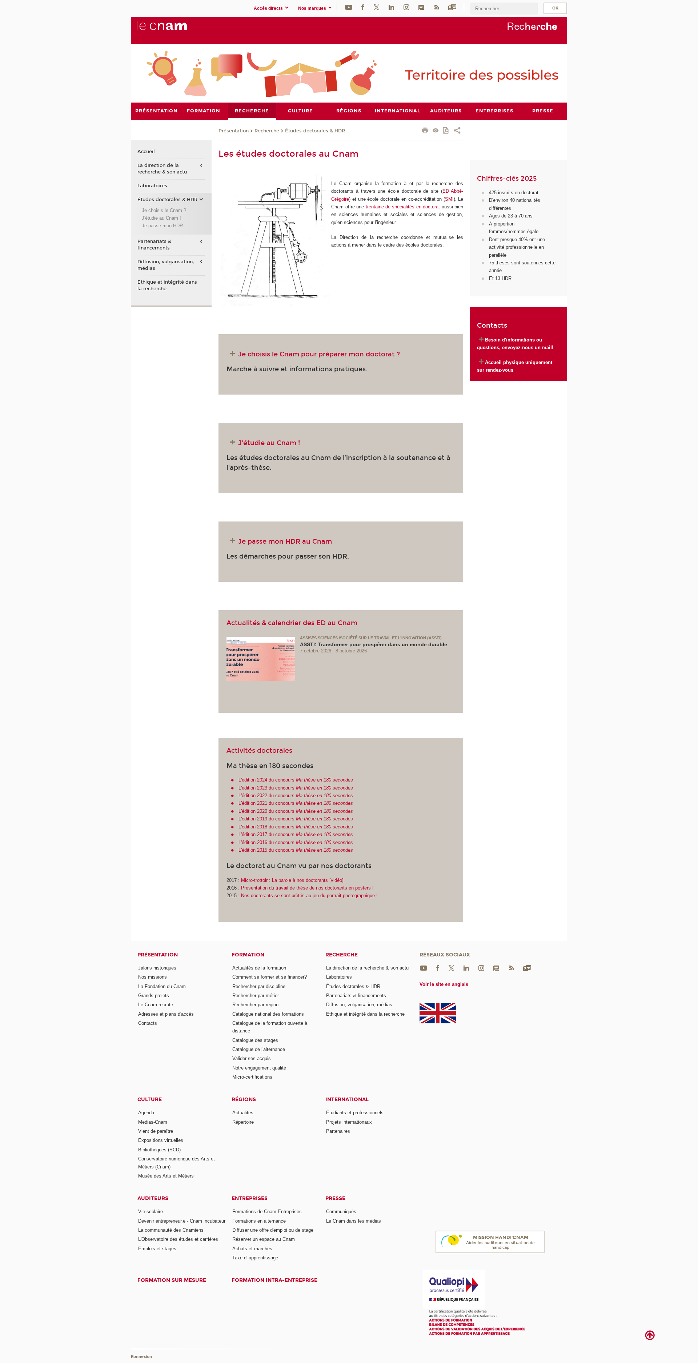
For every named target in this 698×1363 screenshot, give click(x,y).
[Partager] (457, 131)
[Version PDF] (446, 131)
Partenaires (338, 1131)
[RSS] (436, 6)
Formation (248, 955)
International (347, 1099)
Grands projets (153, 995)
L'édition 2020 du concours (295, 811)
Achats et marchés (252, 1248)
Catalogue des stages (255, 1040)
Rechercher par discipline (258, 986)
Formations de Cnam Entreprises (267, 1211)
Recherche (266, 131)
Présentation (233, 131)
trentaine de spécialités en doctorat (403, 206)
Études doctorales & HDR (315, 131)
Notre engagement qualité (259, 1068)
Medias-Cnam (152, 1122)
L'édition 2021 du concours (295, 803)
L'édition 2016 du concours (295, 842)
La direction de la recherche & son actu (162, 169)
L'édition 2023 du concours (295, 788)
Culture (149, 1099)
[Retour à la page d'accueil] (174, 29)
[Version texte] (436, 131)
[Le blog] (421, 6)
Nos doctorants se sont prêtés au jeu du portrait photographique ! (309, 895)
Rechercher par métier (255, 995)
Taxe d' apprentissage (255, 1257)
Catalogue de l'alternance (258, 1049)
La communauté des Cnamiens (171, 1230)
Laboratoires (152, 186)
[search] (504, 9)
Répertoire (243, 1122)
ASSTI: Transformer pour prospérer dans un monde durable (373, 644)
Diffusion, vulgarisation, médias (165, 265)
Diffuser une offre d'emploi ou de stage (272, 1230)
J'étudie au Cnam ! (269, 443)
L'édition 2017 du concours (295, 834)
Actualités (242, 1112)
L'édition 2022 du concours (295, 795)
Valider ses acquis (251, 1058)
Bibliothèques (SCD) (159, 1149)
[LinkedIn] (391, 6)
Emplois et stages (157, 1248)
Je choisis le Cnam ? (164, 210)
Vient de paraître (155, 1131)
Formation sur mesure (171, 1280)
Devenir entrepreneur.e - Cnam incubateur (181, 1221)
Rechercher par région (255, 1004)
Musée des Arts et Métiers (166, 1176)
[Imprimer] (425, 131)
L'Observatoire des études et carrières (178, 1239)
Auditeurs (152, 1198)
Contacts (147, 1023)
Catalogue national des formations (268, 1014)
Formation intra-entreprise (274, 1280)
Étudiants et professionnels (355, 1112)
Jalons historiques (157, 968)
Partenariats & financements (154, 245)
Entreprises (250, 1198)
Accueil (146, 152)
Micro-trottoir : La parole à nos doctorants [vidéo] (292, 880)
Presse (335, 1198)
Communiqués (341, 1211)
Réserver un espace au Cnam (263, 1239)
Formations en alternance (259, 1221)
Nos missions (152, 977)
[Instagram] (406, 6)
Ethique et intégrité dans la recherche (167, 285)
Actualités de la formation (259, 968)
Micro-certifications (252, 1077)
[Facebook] (363, 6)
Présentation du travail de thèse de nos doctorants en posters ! (307, 888)
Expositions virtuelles (160, 1140)
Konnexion (141, 1356)
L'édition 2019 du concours (295, 819)
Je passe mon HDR (162, 225)
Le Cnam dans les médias (353, 1221)
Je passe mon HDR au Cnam (285, 541)
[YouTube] (349, 6)
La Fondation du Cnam (162, 986)
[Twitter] (376, 6)
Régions (244, 1099)
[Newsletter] (452, 6)
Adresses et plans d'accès (166, 1014)
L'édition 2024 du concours (295, 780)
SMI (449, 199)
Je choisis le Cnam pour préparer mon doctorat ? (319, 354)
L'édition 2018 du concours (295, 827)
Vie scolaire (150, 1211)
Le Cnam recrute (155, 1004)
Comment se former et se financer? (269, 977)
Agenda (146, 1112)
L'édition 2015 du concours (295, 850)
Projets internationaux (349, 1122)
